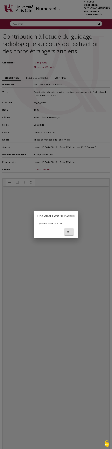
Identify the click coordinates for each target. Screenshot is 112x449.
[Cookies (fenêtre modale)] (107, 444)
